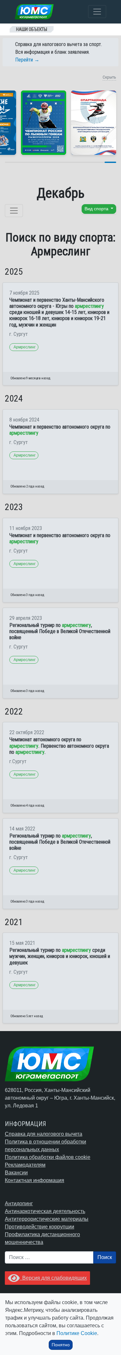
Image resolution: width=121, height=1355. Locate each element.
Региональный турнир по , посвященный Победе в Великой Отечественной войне (59, 631)
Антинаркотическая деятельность (45, 1211)
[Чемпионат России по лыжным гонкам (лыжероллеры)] (43, 122)
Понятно (61, 1344)
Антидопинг (19, 1203)
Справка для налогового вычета (43, 1134)
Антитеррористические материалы (46, 1219)
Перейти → (27, 60)
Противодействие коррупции (39, 1226)
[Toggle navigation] (97, 11)
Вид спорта (97, 208)
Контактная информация (34, 1180)
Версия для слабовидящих (53, 1278)
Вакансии (16, 1172)
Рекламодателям (25, 1165)
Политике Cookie (76, 1333)
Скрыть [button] (109, 77)
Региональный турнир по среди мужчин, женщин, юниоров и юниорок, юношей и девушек (59, 956)
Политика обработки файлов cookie (47, 1157)
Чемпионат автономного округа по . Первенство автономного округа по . (59, 745)
